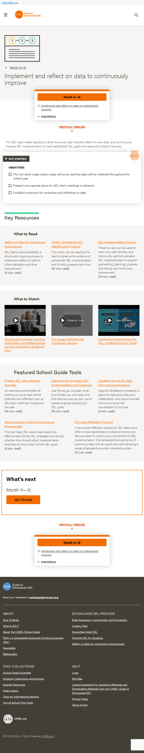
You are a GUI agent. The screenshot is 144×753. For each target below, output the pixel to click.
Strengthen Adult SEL (85, 632)
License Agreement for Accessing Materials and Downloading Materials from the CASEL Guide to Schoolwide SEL (100, 689)
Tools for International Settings (21, 696)
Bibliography (10, 654)
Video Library (10, 690)
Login (75, 672)
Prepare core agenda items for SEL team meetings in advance (53, 185)
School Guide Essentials (17, 672)
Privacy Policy (80, 699)
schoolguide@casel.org (44, 597)
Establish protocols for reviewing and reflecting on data (49, 192)
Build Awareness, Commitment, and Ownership (99, 620)
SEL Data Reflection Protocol (94, 422)
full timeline (72, 127)
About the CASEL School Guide (21, 632)
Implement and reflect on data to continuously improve (69, 107)
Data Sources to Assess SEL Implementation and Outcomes (71, 382)
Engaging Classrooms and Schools (23, 678)
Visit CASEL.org (10, 2)
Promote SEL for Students (87, 638)
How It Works (11, 620)
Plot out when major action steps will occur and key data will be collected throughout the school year (71, 176)
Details (48, 116)
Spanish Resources (14, 684)
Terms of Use (79, 705)
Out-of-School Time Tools (18, 702)
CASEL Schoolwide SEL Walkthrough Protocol (67, 244)
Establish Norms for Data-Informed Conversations (115, 382)
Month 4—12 (72, 97)
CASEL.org (48, 736)
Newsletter (9, 648)
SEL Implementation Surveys (117, 242)
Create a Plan (80, 626)
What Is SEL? (11, 626)
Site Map (77, 678)
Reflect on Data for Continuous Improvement (98, 644)
